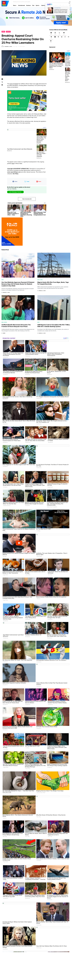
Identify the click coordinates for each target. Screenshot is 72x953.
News (3, 31)
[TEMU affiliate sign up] (12, 231)
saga (13, 163)
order (37, 83)
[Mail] (68, 38)
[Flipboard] (55, 38)
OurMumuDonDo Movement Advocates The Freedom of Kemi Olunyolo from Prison (16, 325)
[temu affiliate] (27, 100)
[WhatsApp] (65, 38)
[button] (69, 1)
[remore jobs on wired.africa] (36, 16)
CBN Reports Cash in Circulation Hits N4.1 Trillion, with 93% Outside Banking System (53, 325)
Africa (38, 279)
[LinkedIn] (61, 38)
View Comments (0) (26, 199)
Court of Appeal (13, 83)
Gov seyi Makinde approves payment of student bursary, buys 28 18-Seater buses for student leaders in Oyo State (18, 284)
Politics (8, 31)
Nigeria (5, 322)
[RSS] (58, 38)
